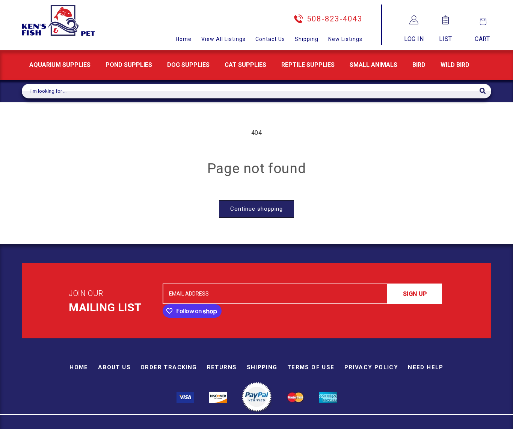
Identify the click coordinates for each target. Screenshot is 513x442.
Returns (222, 367)
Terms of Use (311, 367)
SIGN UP (415, 293)
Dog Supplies (188, 64)
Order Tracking (168, 367)
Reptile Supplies (308, 64)
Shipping (306, 39)
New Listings (345, 39)
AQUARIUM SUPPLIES (60, 64)
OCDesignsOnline (315, 437)
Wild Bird (455, 64)
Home (184, 39)
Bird (418, 64)
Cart (482, 38)
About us (114, 367)
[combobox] (251, 91)
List (445, 38)
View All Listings (223, 39)
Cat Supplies (245, 64)
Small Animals (373, 64)
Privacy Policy (371, 367)
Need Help (426, 367)
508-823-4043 (334, 18)
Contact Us (270, 39)
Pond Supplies (129, 64)
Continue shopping (256, 208)
